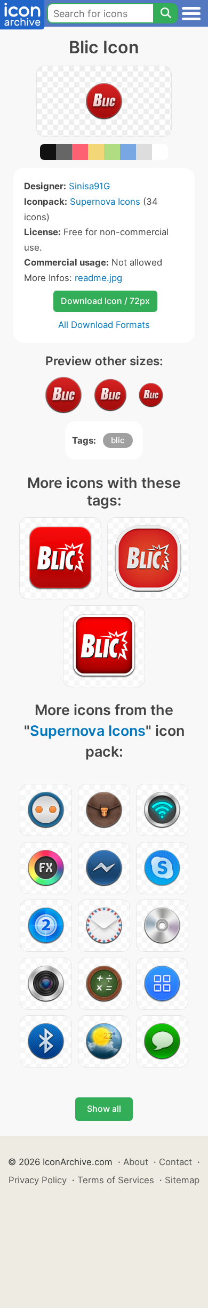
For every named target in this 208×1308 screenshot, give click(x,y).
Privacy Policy (38, 1180)
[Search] (165, 13)
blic (118, 440)
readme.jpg (98, 277)
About (135, 1162)
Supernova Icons (105, 201)
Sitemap (182, 1180)
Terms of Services (115, 1180)
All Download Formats (104, 324)
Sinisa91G (89, 186)
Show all (104, 1108)
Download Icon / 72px (105, 300)
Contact (175, 1162)
